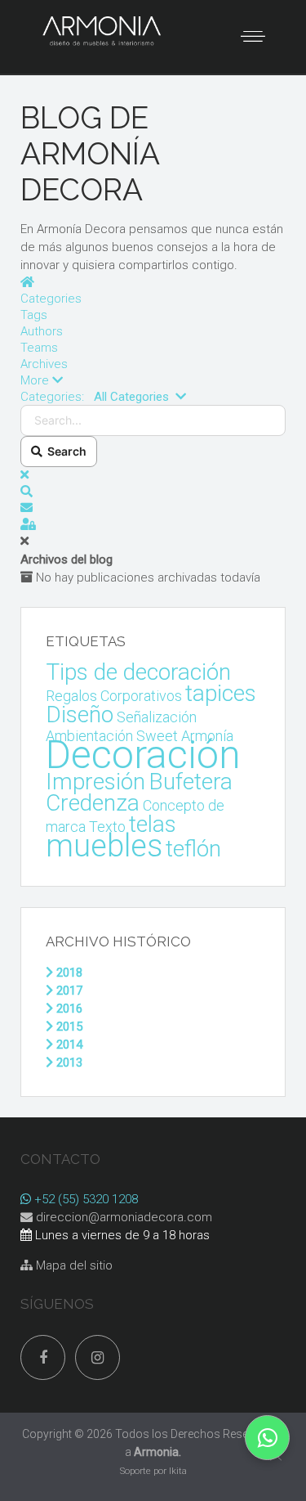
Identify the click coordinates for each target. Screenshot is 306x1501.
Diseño (79, 714)
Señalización (157, 717)
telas (152, 824)
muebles (104, 846)
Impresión (95, 781)
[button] (153, 380)
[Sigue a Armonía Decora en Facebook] (42, 1357)
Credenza (93, 802)
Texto (107, 826)
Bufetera (191, 781)
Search (64, 451)
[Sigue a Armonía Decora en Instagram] (97, 1357)
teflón (193, 848)
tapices (220, 693)
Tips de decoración (138, 671)
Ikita (178, 1471)
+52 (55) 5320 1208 (84, 1199)
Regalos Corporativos (114, 695)
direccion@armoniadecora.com (124, 1217)
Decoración (143, 754)
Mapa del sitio (73, 1265)
